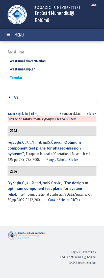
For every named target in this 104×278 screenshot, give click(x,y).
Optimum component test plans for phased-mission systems (44, 148)
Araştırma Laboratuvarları (28, 61)
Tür (26, 113)
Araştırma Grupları (22, 69)
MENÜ (19, 35)
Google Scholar (57, 159)
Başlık (20, 113)
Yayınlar (16, 77)
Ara (16, 97)
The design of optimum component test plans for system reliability (48, 188)
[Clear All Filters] (66, 119)
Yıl (32, 113)
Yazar (11, 113)
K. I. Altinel (34, 142)
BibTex (91, 113)
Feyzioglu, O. (16, 142)
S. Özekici (54, 142)
